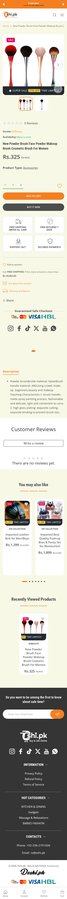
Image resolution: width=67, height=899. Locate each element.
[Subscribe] (57, 714)
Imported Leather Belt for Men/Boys (17, 536)
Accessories (30, 168)
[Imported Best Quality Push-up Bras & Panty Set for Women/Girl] (49, 513)
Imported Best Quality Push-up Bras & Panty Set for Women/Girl (50, 540)
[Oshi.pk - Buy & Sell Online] (10, 15)
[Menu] (62, 15)
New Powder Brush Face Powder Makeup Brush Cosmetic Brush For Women (33, 657)
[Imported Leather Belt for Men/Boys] (17, 513)
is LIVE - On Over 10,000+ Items (34, 5)
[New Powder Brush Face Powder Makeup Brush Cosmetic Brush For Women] (33, 627)
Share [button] (10, 300)
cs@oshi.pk (38, 853)
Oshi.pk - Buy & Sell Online (31, 865)
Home (6, 25)
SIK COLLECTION (17, 529)
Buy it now (33, 207)
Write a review (34, 443)
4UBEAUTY (33, 644)
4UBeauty (17, 131)
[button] (3, 4)
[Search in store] (54, 15)
